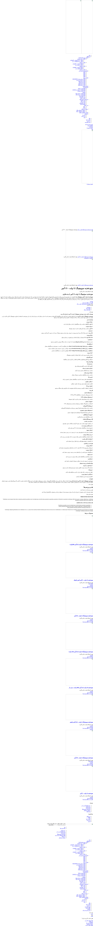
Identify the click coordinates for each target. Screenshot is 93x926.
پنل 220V (86, 105)
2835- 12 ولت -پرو (79, 65)
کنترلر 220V (82, 98)
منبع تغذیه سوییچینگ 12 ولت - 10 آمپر (85, 256)
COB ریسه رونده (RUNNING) (79, 79)
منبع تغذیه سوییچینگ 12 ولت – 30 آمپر (83, 757)
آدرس (89, 821)
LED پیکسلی (85, 86)
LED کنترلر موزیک (81, 91)
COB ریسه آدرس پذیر (80, 80)
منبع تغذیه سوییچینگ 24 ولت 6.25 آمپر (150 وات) (81, 651)
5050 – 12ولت (82, 69)
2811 (84, 72)
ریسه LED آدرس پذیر (85, 805)
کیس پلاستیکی (82, 103)
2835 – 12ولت (82, 62)
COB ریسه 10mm (81, 85)
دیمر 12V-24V (82, 97)
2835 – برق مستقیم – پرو (77, 61)
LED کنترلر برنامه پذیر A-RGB (78, 89)
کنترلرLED (88, 808)
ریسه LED (88, 806)
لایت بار (83, 115)
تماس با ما (88, 819)
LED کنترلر (85, 87)
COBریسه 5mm (82, 82)
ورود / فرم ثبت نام (86, 910)
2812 (84, 73)
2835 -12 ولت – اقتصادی (78, 63)
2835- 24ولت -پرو (79, 68)
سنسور (83, 92)
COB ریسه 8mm (82, 83)
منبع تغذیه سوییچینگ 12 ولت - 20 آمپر (85, 285)
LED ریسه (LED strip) (83, 57)
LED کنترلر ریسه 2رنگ (80, 94)
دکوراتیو (86, 113)
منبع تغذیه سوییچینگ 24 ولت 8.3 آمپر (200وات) (81, 544)
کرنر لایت (83, 116)
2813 (84, 74)
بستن (92, 913)
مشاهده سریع (90, 549)
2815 (84, 75)
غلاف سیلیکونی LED (83, 112)
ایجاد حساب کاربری (89, 920)
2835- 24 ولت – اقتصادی (78, 67)
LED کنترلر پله (82, 95)
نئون (84, 117)
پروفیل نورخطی (84, 109)
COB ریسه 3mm (82, 81)
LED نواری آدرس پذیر (83, 70)
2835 (84, 76)
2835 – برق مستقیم (81, 59)
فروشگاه (88, 816)
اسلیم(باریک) (82, 104)
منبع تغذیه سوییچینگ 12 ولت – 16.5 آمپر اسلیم (81, 722)
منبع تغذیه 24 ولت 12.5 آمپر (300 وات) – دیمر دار (81, 687)
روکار (84, 106)
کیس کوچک (83, 100)
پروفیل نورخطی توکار (80, 110)
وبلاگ (89, 817)
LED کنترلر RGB (81, 88)
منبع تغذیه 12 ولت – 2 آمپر (86, 793)
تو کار (84, 107)
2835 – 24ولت (82, 66)
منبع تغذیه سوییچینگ (84, 99)
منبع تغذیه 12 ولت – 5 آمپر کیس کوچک (83, 580)
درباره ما (88, 820)
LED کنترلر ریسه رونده (80, 93)
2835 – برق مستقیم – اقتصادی (76, 60)
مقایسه (88, 909)
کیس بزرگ (83, 101)
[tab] (45, 307)
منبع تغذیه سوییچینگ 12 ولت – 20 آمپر (83, 615)
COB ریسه (85, 77)
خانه (92, 229)
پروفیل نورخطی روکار (80, 111)
